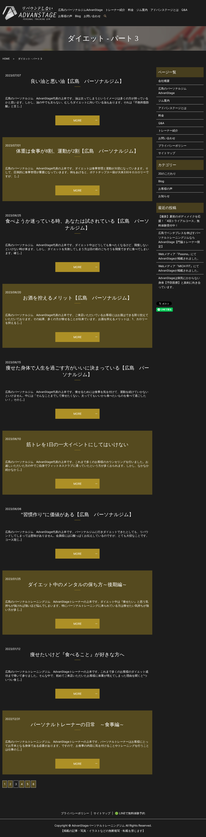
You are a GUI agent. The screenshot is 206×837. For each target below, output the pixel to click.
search (105, 16)
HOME (6, 58)
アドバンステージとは (164, 9)
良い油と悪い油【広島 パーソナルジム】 (77, 81)
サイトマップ (166, 153)
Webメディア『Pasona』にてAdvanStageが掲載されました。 (179, 256)
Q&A (184, 9)
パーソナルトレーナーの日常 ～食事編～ (77, 724)
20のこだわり (167, 173)
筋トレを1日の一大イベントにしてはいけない (77, 444)
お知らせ (164, 196)
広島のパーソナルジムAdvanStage (80, 9)
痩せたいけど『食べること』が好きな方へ (77, 654)
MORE (77, 120)
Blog (78, 16)
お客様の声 (65, 16)
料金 (131, 9)
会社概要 (164, 80)
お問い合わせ (92, 16)
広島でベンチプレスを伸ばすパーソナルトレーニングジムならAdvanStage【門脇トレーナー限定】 (179, 239)
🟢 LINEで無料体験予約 (130, 813)
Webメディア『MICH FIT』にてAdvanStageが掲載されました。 (179, 268)
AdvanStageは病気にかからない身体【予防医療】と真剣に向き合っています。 (179, 282)
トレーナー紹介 (115, 9)
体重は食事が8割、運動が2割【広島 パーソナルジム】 (77, 151)
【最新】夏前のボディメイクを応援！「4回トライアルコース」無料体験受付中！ (179, 221)
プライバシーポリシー (172, 145)
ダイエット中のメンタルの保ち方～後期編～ (77, 584)
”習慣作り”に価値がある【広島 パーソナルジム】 (77, 514)
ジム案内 (142, 9)
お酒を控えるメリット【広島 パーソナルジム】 (77, 298)
